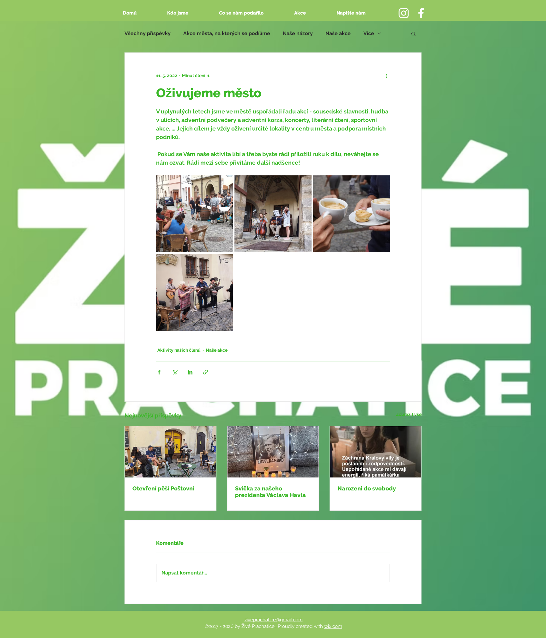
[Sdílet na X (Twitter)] (175, 372)
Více (368, 33)
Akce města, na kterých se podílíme (226, 33)
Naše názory (298, 33)
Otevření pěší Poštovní (163, 488)
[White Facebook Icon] (421, 13)
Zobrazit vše (409, 414)
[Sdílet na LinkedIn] (190, 372)
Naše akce (338, 33)
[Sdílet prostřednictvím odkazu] (206, 372)
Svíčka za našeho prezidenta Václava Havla (270, 491)
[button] (413, 33)
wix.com (333, 626)
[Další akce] (386, 75)
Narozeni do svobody (366, 488)
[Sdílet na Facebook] (159, 372)
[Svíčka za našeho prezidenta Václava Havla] (273, 451)
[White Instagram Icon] (403, 13)
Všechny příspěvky (147, 33)
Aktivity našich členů (179, 350)
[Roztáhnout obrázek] (194, 213)
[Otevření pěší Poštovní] (170, 451)
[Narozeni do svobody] (375, 451)
